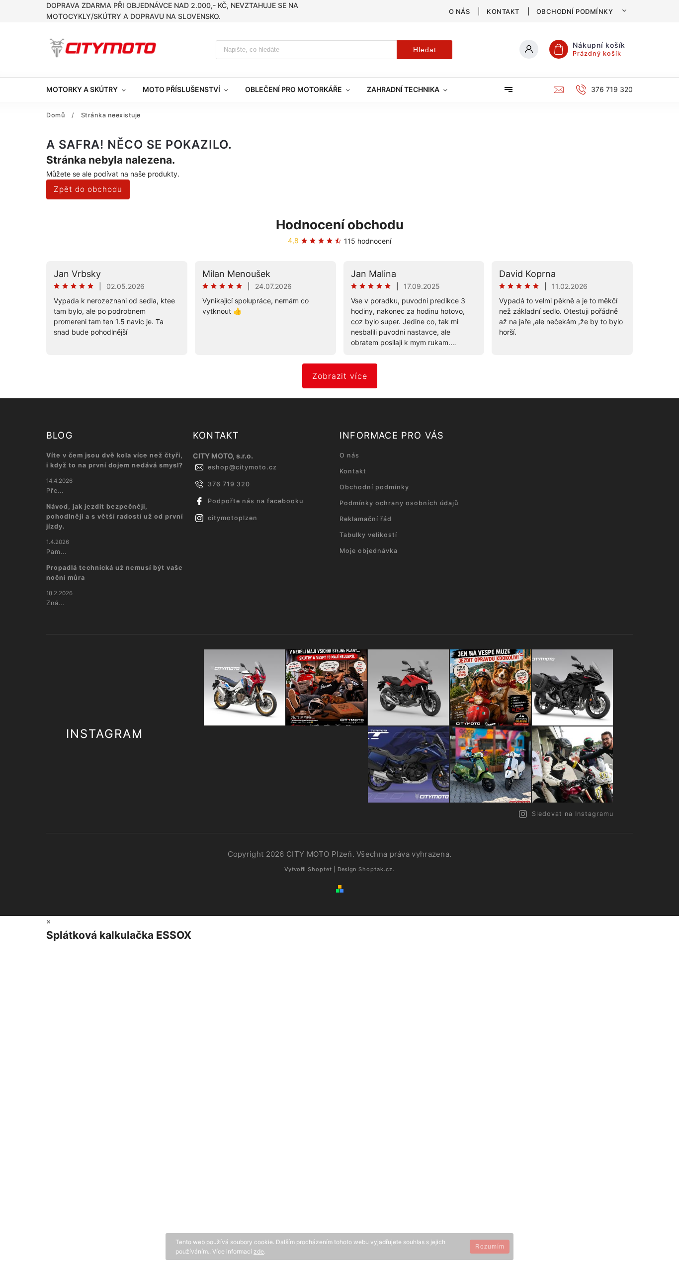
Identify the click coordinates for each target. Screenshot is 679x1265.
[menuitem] (90, 89)
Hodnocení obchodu (340, 224)
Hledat (424, 50)
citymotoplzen (232, 518)
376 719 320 (229, 484)
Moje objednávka (369, 550)
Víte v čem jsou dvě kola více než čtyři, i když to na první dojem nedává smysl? (114, 460)
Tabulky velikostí (368, 535)
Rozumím (490, 1246)
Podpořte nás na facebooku (255, 501)
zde (259, 1251)
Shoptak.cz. (376, 869)
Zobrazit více (339, 376)
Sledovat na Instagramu (572, 813)
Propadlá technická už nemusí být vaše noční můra (114, 572)
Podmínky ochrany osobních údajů (399, 503)
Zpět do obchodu (88, 189)
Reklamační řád (366, 519)
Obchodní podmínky (574, 11)
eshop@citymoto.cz (242, 467)
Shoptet (320, 869)
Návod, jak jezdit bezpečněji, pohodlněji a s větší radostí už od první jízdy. (114, 516)
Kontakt (503, 11)
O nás (459, 11)
